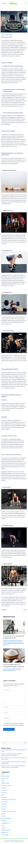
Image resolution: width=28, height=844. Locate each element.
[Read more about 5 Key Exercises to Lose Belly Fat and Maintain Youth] (14, 626)
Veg (2, 825)
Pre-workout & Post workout (8, 811)
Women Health (5, 835)
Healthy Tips (4, 802)
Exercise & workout (17, 640)
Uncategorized (5, 823)
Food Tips (3, 792)
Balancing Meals (17, 669)
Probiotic (3, 813)
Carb (2, 781)
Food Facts (4, 790)
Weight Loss (20, 643)
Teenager (3, 820)
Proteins (3, 816)
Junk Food (4, 804)
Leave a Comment (7, 640)
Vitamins (3, 828)
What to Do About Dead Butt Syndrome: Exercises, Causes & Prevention (11, 754)
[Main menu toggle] (25, 3)
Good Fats (10, 642)
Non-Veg (3, 806)
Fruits (2, 795)
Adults (3, 773)
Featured (5, 642)
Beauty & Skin (4, 778)
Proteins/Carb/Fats (12, 643)
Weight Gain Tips (5, 830)
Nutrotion (3, 809)
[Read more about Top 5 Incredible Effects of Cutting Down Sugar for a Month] (14, 655)
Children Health (5, 783)
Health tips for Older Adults (8, 799)
